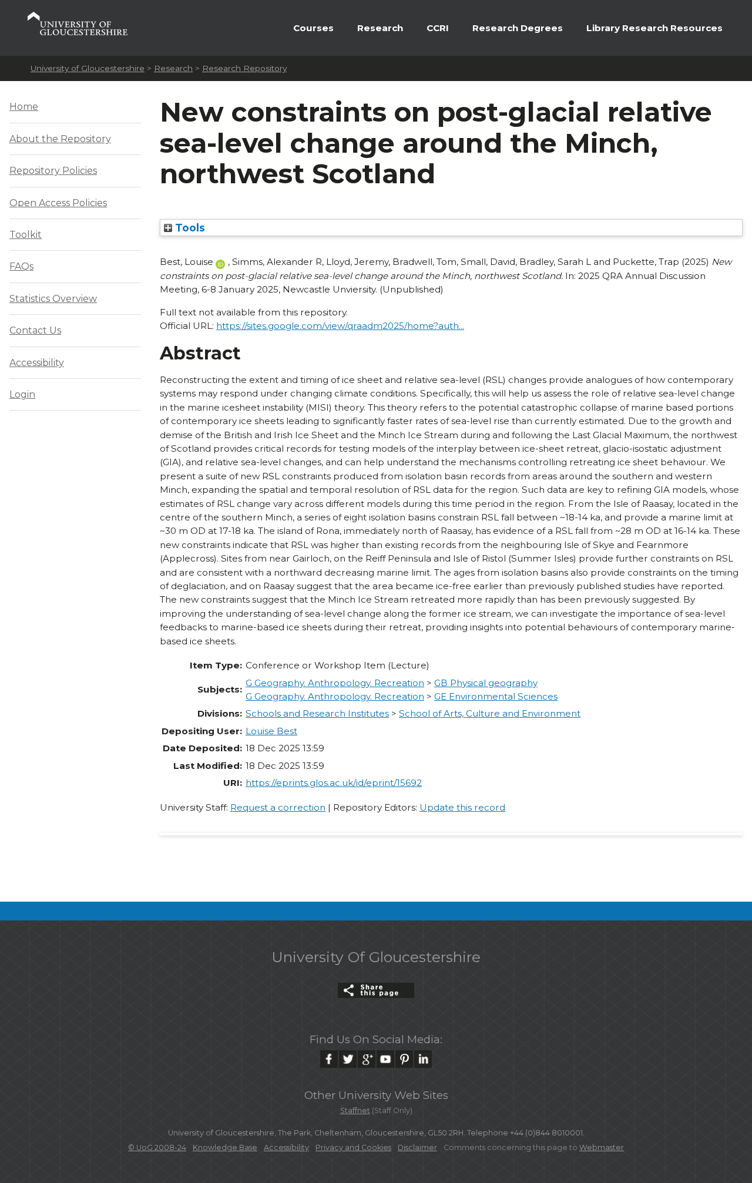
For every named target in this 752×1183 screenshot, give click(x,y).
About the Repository (60, 138)
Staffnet (355, 1110)
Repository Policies (53, 170)
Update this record (462, 807)
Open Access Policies (58, 203)
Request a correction (277, 807)
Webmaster (601, 1147)
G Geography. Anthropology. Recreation (335, 682)
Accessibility (36, 362)
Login (22, 394)
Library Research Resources (654, 27)
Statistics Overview (53, 298)
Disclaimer (417, 1147)
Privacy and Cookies (353, 1147)
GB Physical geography (486, 682)
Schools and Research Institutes (317, 713)
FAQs (21, 266)
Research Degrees (517, 27)
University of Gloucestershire (88, 68)
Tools (188, 227)
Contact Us (35, 330)
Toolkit (25, 234)
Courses (313, 27)
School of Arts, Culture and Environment (489, 713)
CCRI (438, 27)
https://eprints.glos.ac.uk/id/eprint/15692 (334, 782)
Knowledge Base (225, 1147)
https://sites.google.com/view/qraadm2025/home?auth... (340, 325)
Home (23, 106)
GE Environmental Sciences (496, 696)
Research (380, 27)
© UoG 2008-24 (157, 1147)
